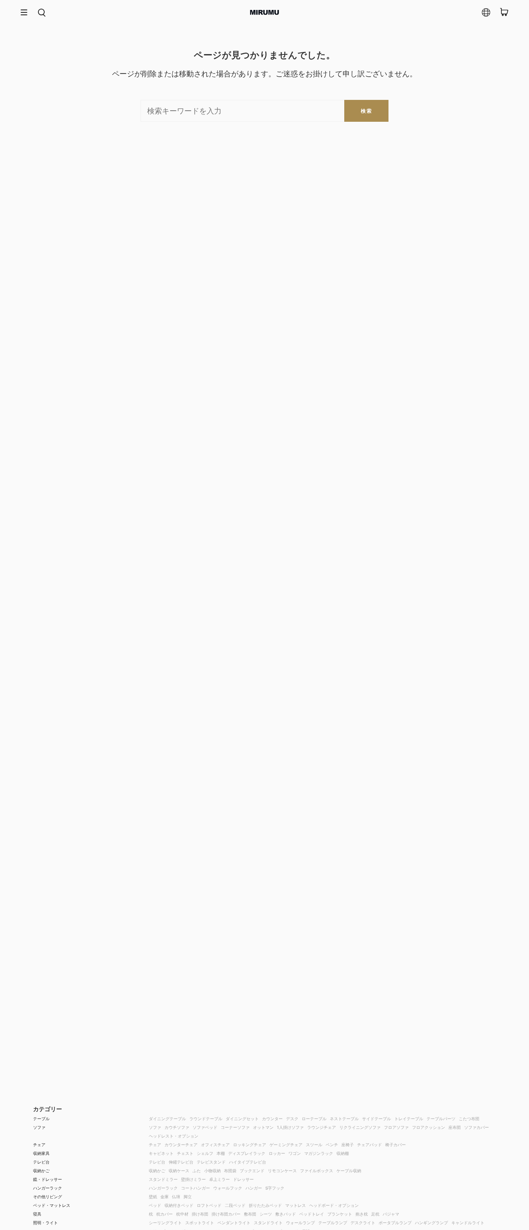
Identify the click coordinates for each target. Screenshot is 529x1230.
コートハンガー (195, 1187)
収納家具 (41, 1153)
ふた (197, 1170)
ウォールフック (227, 1187)
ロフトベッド (209, 1205)
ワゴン (294, 1153)
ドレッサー (243, 1179)
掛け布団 (200, 1213)
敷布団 (250, 1213)
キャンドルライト (467, 1222)
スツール (314, 1144)
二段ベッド (235, 1205)
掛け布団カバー (226, 1213)
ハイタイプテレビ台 (247, 1161)
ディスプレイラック (246, 1153)
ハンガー (253, 1187)
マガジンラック (318, 1153)
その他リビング (47, 1196)
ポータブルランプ (395, 1222)
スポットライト (199, 1222)
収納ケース (179, 1170)
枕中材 (182, 1213)
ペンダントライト (233, 1222)
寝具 (37, 1213)
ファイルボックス (316, 1170)
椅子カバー (395, 1144)
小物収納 (212, 1170)
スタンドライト (268, 1222)
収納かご (41, 1170)
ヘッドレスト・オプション (173, 1135)
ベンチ (332, 1144)
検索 (366, 111)
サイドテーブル (376, 1118)
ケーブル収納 (348, 1170)
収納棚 (342, 1153)
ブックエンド (252, 1170)
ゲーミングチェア (286, 1144)
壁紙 (153, 1196)
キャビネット (161, 1153)
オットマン (263, 1127)
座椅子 (347, 1144)
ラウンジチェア (321, 1127)
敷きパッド (285, 1213)
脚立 (187, 1196)
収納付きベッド (178, 1205)
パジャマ (391, 1213)
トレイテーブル (408, 1118)
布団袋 (230, 1170)
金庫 (164, 1196)
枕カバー (164, 1213)
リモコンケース (282, 1170)
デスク (292, 1118)
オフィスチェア (215, 1144)
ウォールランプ (300, 1222)
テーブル (41, 1118)
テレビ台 (41, 1161)
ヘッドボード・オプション (334, 1205)
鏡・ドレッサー (47, 1179)
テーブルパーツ (441, 1118)
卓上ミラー (219, 1179)
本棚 (221, 1153)
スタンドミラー (163, 1179)
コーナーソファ (235, 1127)
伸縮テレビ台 (181, 1161)
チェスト (185, 1153)
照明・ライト (45, 1222)
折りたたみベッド (265, 1205)
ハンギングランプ (431, 1222)
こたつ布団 (469, 1118)
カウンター (272, 1118)
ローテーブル (314, 1118)
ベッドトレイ (311, 1213)
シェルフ (205, 1153)
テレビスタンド (211, 1161)
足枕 (375, 1213)
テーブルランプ (332, 1222)
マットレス (295, 1205)
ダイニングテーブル (167, 1118)
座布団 (454, 1127)
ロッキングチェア (249, 1144)
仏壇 (176, 1196)
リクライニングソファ (360, 1127)
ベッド (155, 1205)
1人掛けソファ (290, 1127)
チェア (39, 1144)
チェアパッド (369, 1144)
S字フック (274, 1187)
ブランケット (339, 1213)
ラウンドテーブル (205, 1118)
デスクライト (362, 1222)
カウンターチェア (181, 1144)
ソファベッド (205, 1127)
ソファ (39, 1127)
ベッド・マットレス (51, 1205)
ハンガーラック (47, 1187)
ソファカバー (476, 1127)
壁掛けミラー (193, 1179)
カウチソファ (176, 1127)
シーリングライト (165, 1222)
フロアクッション (428, 1127)
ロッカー (277, 1153)
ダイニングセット (242, 1118)
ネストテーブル (344, 1118)
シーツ (266, 1213)
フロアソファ (396, 1127)
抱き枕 (361, 1213)
